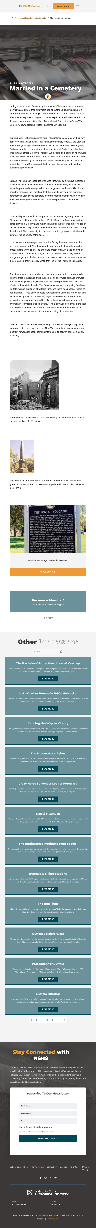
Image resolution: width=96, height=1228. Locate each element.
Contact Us (55, 1204)
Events (63, 1167)
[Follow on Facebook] (40, 1178)
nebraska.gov (52, 1219)
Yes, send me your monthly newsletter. (39, 1132)
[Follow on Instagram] (46, 1178)
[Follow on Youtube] (56, 1178)
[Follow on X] (50, 1178)
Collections (15, 1167)
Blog (25, 1167)
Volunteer (75, 1167)
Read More (48, 678)
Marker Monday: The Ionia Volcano (48, 560)
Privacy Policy (86, 1168)
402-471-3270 (19, 1204)
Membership (37, 1167)
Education (51, 1167)
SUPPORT (54, 1202)
